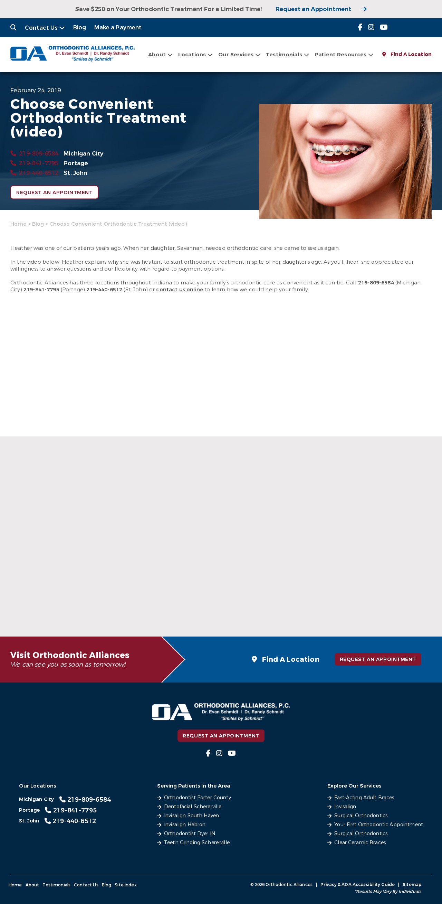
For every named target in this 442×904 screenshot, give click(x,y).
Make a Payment (118, 27)
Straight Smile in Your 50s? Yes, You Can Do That (73, 604)
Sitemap (412, 884)
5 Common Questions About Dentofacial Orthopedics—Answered (206, 600)
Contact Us (41, 27)
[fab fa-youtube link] (384, 27)
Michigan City (83, 154)
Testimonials (56, 885)
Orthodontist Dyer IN (189, 833)
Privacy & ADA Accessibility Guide (357, 884)
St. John (75, 173)
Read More (71, 608)
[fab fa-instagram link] (371, 27)
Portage (76, 163)
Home (18, 223)
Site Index (126, 885)
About (157, 54)
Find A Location (411, 54)
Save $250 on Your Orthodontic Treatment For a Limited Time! (168, 9)
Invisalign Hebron (184, 824)
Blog (79, 27)
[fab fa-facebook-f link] (360, 27)
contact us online (179, 289)
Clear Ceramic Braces (360, 842)
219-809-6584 (38, 154)
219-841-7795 (38, 163)
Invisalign (345, 806)
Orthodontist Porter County (197, 797)
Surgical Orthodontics (360, 815)
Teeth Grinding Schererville (197, 842)
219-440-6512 (38, 173)
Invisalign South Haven (191, 815)
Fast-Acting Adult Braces (364, 797)
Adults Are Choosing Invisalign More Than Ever (353, 604)
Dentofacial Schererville (192, 806)
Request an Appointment (313, 9)
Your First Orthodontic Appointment (378, 824)
